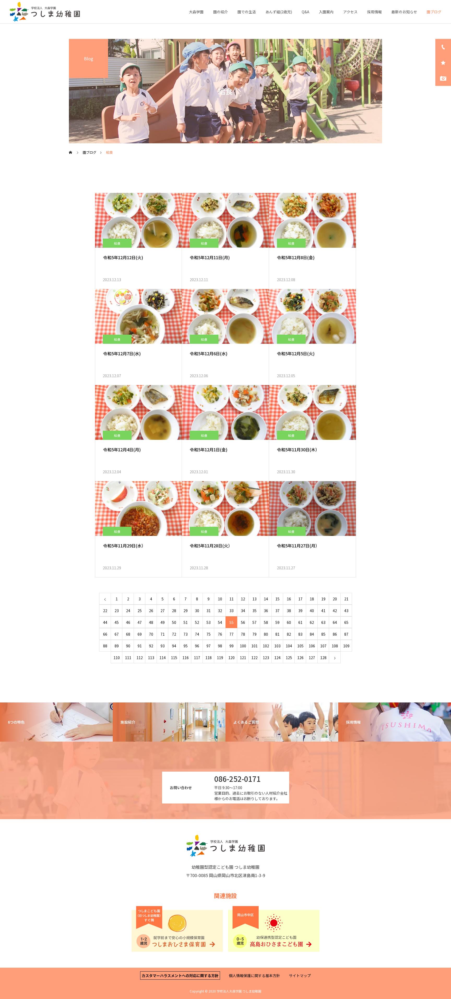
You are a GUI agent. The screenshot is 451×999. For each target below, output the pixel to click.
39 (300, 610)
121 (243, 657)
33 (231, 610)
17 (300, 598)
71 (163, 634)
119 (220, 657)
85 (323, 634)
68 (128, 634)
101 (254, 645)
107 (323, 645)
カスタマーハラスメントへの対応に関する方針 (180, 975)
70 (151, 634)
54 (220, 622)
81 (277, 634)
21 (346, 598)
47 (140, 622)
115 (174, 657)
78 (243, 634)
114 (162, 657)
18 (312, 598)
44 (105, 622)
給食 (117, 243)
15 (277, 598)
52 (197, 622)
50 (174, 622)
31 (208, 610)
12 (243, 598)
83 (300, 634)
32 (220, 610)
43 (346, 610)
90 (128, 645)
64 (335, 622)
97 (208, 645)
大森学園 (196, 11)
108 (335, 645)
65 (346, 622)
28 (174, 610)
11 (231, 598)
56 (243, 622)
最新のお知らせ (404, 11)
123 (266, 657)
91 (140, 645)
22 (105, 610)
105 (300, 645)
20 (335, 598)
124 (277, 657)
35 (254, 610)
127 (312, 657)
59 (277, 622)
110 (117, 657)
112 (140, 657)
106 (312, 645)
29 (185, 610)
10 (220, 598)
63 (323, 622)
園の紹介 (220, 11)
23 (117, 610)
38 (289, 610)
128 (323, 657)
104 (289, 645)
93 (163, 645)
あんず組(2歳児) (278, 11)
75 (208, 634)
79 (254, 634)
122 (254, 657)
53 (208, 622)
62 (312, 622)
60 (289, 622)
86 (335, 634)
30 (197, 610)
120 (231, 657)
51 (185, 622)
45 (117, 622)
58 (266, 622)
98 (220, 645)
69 (140, 634)
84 (312, 634)
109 (346, 645)
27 (163, 610)
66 (105, 634)
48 (151, 622)
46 (128, 622)
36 (266, 610)
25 (140, 610)
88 (105, 645)
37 (277, 610)
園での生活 (247, 11)
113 (151, 657)
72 (174, 634)
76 (220, 634)
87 (346, 634)
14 (266, 598)
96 (197, 645)
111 (128, 657)
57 (254, 622)
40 (312, 610)
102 (266, 645)
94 (174, 645)
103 (277, 645)
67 (117, 634)
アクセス (350, 11)
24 (128, 610)
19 (323, 598)
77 (231, 634)
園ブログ (434, 11)
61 (300, 622)
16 (289, 598)
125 (289, 657)
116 (185, 657)
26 (151, 610)
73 (185, 634)
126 (300, 657)
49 (163, 622)
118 (208, 657)
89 (117, 645)
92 (151, 645)
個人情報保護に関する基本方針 (254, 975)
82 (289, 634)
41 (323, 610)
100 (243, 645)
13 (254, 598)
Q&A (305, 11)
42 (335, 610)
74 (197, 634)
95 (185, 645)
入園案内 (326, 11)
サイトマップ (300, 975)
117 (197, 657)
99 (231, 645)
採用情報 (374, 11)
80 (266, 634)
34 (243, 610)
